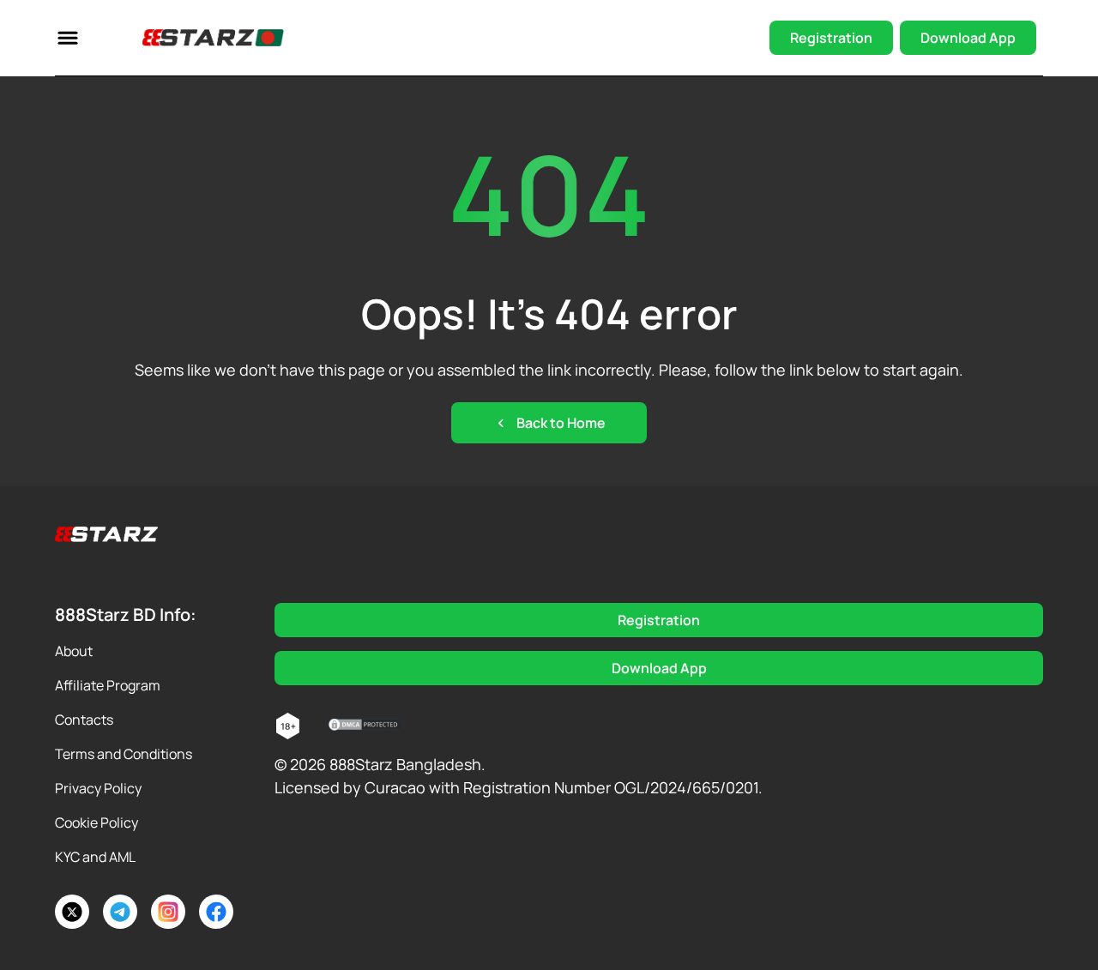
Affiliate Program (107, 685)
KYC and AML (95, 856)
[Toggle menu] (68, 38)
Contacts (84, 719)
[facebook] (216, 912)
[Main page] (192, 37)
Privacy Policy (98, 788)
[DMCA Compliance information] (365, 726)
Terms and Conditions (123, 753)
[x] (72, 912)
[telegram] (120, 912)
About (74, 651)
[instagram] (168, 912)
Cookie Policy (96, 822)
